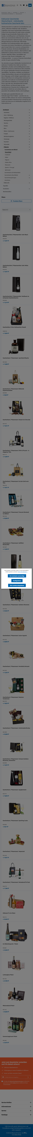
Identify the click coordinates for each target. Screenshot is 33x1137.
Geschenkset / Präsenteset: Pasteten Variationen (13, 697)
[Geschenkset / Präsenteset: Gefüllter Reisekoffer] (16, 531)
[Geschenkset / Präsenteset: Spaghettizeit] (16, 778)
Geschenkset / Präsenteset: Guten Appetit (15, 635)
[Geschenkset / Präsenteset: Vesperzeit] (16, 840)
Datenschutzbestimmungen (16, 1081)
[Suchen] (20, 5)
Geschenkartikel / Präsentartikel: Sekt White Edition (15, 266)
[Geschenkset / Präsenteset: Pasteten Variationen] (16, 685)
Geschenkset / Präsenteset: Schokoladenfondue (16, 728)
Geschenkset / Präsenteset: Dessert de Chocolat (16, 419)
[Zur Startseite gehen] (9, 5)
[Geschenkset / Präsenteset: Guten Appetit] (16, 624)
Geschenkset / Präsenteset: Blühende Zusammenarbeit (13, 389)
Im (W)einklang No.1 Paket (10, 944)
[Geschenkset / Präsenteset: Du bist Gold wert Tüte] (16, 470)
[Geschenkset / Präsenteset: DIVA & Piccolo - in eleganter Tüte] (16, 439)
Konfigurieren (17, 580)
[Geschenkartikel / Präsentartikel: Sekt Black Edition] (16, 223)
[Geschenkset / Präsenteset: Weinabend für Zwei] (16, 870)
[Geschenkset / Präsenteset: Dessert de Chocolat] (16, 408)
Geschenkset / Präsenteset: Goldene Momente (16, 604)
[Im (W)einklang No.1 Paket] (16, 932)
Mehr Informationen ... (22, 571)
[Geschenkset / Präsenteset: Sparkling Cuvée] (16, 809)
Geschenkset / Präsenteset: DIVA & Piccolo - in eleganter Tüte (16, 451)
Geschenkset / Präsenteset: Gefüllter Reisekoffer (13, 543)
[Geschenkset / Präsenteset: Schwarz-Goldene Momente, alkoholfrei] (16, 747)
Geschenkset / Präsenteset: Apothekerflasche (16, 358)
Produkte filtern (17, 201)
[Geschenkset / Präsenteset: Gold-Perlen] (16, 562)
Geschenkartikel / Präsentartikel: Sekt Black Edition (15, 235)
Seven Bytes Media (16, 1134)
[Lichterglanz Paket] (16, 963)
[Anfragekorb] (30, 5)
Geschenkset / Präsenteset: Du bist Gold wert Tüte (16, 482)
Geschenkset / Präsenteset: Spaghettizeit (14, 789)
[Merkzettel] (23, 5)
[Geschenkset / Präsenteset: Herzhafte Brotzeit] (16, 655)
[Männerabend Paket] (16, 994)
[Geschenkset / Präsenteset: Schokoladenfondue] (16, 716)
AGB (14, 1082)
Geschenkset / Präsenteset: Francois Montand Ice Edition (16, 512)
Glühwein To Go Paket (9, 913)
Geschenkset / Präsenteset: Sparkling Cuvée (15, 820)
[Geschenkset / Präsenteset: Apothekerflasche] (16, 346)
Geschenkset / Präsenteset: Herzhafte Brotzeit (16, 666)
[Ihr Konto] (26, 5)
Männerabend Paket (8, 1005)
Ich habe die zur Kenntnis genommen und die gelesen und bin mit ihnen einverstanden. (16, 1082)
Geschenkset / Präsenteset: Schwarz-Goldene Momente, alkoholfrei (15, 759)
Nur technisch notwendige (17, 576)
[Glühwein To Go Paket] (16, 901)
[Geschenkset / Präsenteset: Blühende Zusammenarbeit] (16, 377)
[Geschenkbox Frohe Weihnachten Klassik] (16, 315)
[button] (29, 109)
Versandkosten (6, 1128)
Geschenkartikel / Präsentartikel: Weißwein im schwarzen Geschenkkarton (16, 297)
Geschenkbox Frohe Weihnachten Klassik (14, 327)
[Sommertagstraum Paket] (16, 1025)
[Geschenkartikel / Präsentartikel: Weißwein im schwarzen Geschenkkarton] (16, 285)
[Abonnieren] (28, 1077)
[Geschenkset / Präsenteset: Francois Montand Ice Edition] (16, 500)
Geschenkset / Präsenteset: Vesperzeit (14, 851)
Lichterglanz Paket (8, 974)
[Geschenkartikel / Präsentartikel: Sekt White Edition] (16, 254)
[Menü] (17, 5)
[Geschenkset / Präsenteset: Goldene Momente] (16, 593)
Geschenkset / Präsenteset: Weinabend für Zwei (16, 882)
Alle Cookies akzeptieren (17, 585)
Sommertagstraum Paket (10, 1036)
